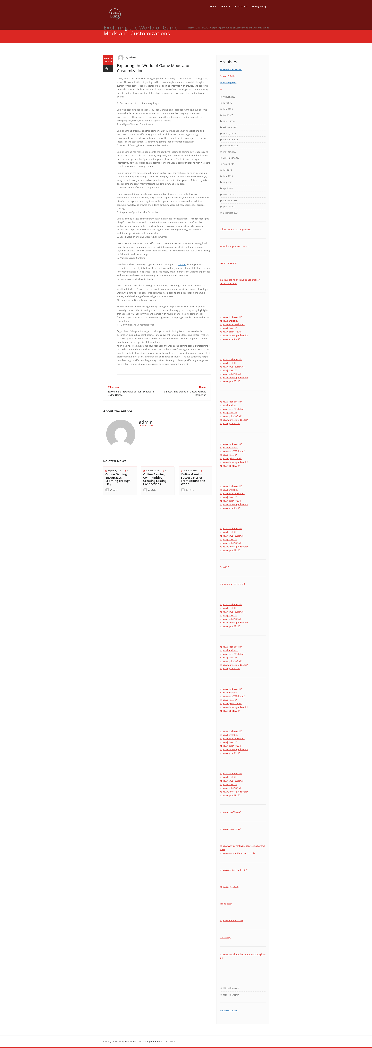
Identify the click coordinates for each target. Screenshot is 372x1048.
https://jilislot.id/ (228, 328)
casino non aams (228, 262)
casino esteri (226, 903)
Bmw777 (224, 567)
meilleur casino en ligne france (235, 279)
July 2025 (227, 170)
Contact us (241, 6)
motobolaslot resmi (231, 69)
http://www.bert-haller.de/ (233, 869)
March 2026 (229, 121)
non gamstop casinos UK (232, 583)
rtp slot (182, 264)
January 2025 (229, 206)
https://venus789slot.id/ (232, 324)
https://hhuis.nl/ (231, 988)
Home (213, 6)
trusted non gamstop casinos (234, 246)
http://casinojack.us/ (230, 829)
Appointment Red (155, 1041)
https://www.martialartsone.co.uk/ (237, 853)
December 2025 (230, 139)
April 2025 (228, 188)
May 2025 (227, 182)
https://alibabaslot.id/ (231, 317)
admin (132, 57)
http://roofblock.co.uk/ (231, 920)
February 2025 (230, 200)
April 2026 (228, 115)
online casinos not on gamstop (235, 229)
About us (225, 6)
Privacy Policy (259, 6)
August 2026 (229, 96)
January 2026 (229, 133)
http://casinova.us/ (229, 886)
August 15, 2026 (114, 470)
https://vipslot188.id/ (231, 331)
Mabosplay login (231, 994)
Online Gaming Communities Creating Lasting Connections (154, 479)
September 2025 (231, 157)
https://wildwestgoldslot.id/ (234, 335)
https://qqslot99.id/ (230, 338)
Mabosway (225, 937)
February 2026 (230, 127)
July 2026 (227, 103)
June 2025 (228, 176)
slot (221, 89)
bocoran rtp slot (229, 1010)
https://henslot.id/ (229, 320)
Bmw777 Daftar (228, 76)
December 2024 (230, 212)
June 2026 (228, 109)
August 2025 (229, 164)
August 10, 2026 (190, 470)
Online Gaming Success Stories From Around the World (193, 479)
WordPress (130, 1041)
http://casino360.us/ (230, 812)
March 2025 (229, 194)
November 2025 (230, 145)
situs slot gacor (228, 82)
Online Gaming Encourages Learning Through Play (118, 479)
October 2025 (229, 151)
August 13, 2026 (152, 470)
